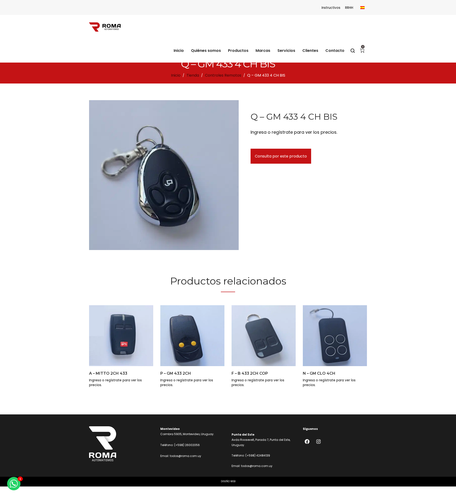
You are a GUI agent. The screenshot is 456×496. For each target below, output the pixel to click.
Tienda (192, 75)
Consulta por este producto (281, 156)
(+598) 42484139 (257, 455)
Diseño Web (228, 481)
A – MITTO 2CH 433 (108, 373)
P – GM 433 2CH (175, 373)
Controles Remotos (223, 75)
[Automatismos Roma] (105, 27)
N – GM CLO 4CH (319, 373)
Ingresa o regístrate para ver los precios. (294, 132)
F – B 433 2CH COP (250, 373)
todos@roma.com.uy (185, 456)
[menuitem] (362, 8)
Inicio (175, 75)
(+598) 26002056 (187, 445)
